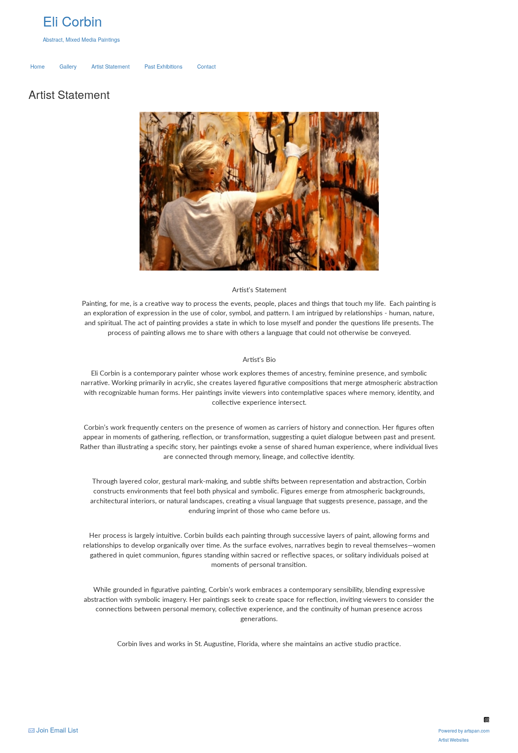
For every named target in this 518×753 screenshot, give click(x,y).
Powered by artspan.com (464, 730)
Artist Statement (110, 66)
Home (37, 66)
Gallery (68, 66)
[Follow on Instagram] (486, 720)
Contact (206, 66)
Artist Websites (453, 739)
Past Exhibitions (163, 66)
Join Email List (57, 729)
